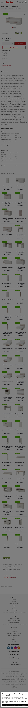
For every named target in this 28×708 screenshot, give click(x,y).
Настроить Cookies (22, 698)
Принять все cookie (22, 705)
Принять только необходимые (8, 705)
